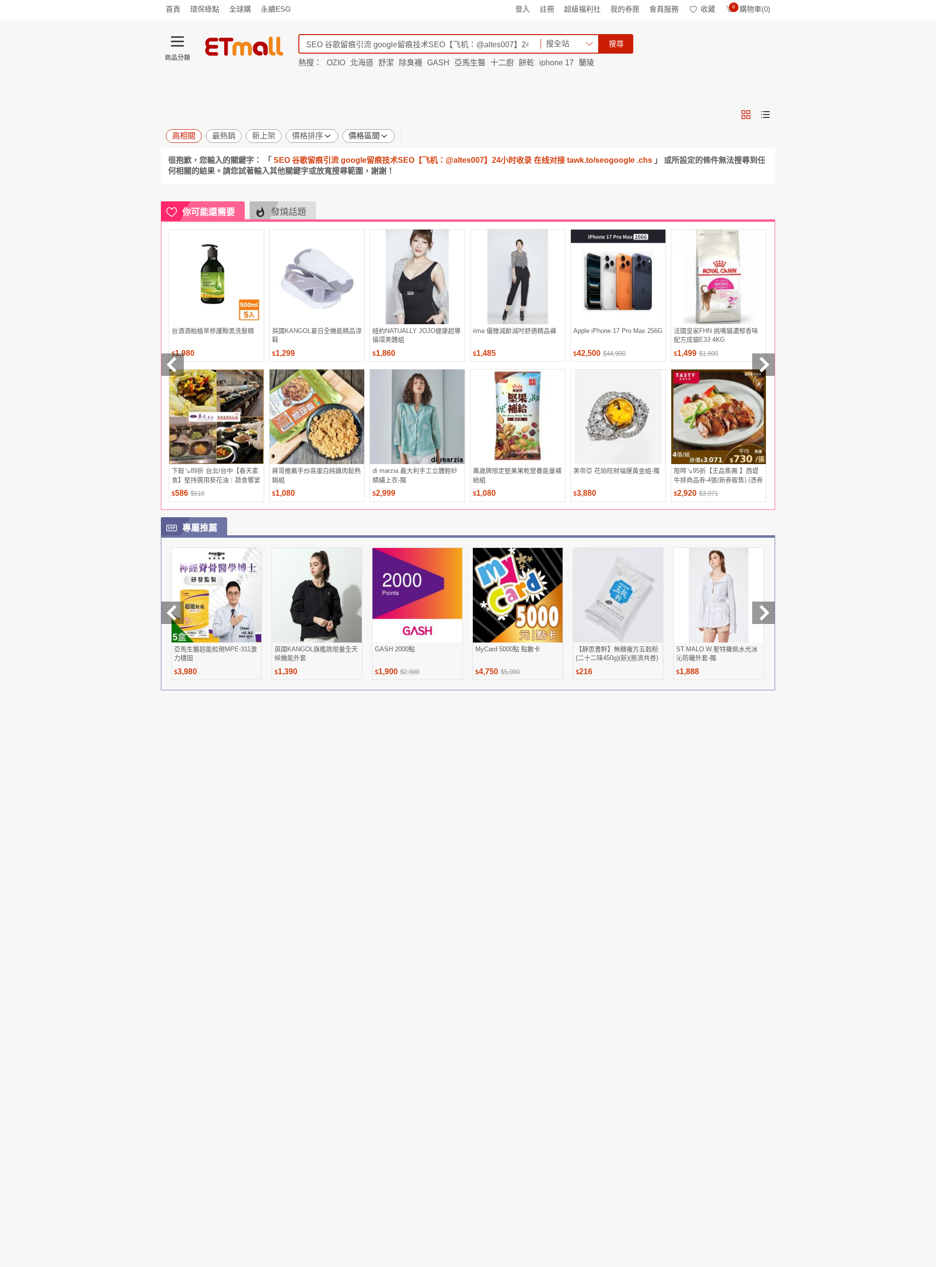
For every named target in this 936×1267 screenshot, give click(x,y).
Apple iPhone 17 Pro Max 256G (618, 330)
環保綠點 (204, 9)
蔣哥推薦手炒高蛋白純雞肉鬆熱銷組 (316, 475)
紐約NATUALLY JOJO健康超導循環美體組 (416, 335)
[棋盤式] (746, 114)
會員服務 (664, 9)
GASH (438, 62)
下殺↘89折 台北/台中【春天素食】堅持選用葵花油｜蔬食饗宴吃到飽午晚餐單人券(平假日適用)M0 (216, 475)
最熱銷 (223, 136)
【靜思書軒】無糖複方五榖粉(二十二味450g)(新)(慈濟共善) (617, 653)
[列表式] (765, 114)
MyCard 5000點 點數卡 (507, 649)
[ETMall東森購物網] (244, 46)
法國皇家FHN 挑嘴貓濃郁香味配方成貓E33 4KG (716, 335)
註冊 (547, 9)
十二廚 (502, 62)
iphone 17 (556, 62)
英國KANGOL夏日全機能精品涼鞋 (317, 335)
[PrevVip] (172, 613)
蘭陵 (586, 62)
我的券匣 (625, 9)
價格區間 (364, 136)
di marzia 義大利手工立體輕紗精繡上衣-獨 (414, 475)
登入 (522, 9)
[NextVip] (763, 613)
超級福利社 (582, 9)
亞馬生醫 (470, 62)
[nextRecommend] (763, 364)
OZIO (336, 62)
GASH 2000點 (395, 649)
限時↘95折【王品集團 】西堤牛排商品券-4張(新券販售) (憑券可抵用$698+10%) (718, 475)
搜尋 (616, 43)
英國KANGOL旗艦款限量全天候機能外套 (316, 653)
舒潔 (386, 62)
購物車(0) (751, 9)
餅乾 (526, 62)
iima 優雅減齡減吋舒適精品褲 (514, 330)
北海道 (361, 62)
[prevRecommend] (172, 364)
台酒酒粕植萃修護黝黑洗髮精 (213, 330)
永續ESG (276, 9)
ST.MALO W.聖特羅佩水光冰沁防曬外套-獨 (717, 653)
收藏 (708, 9)
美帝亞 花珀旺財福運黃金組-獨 (616, 470)
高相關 (183, 136)
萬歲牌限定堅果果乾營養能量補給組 (517, 475)
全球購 (240, 9)
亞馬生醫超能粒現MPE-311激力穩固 (215, 653)
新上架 (263, 136)
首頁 (173, 9)
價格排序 (307, 136)
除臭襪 (410, 62)
